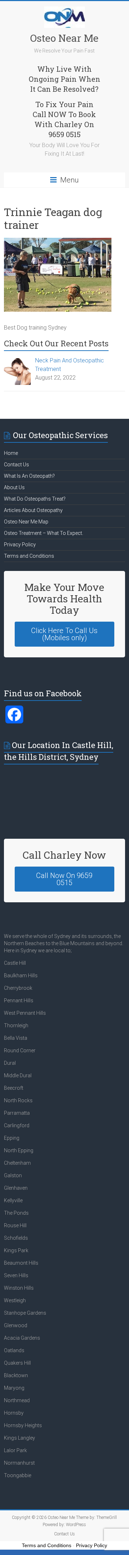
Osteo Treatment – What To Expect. (43, 533)
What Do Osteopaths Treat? (35, 499)
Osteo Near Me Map (26, 522)
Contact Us (16, 464)
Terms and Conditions (29, 556)
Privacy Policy (20, 544)
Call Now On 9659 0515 (64, 879)
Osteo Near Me (64, 38)
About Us (14, 487)
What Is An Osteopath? (29, 476)
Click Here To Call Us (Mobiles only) (64, 634)
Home (11, 453)
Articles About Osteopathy (33, 510)
